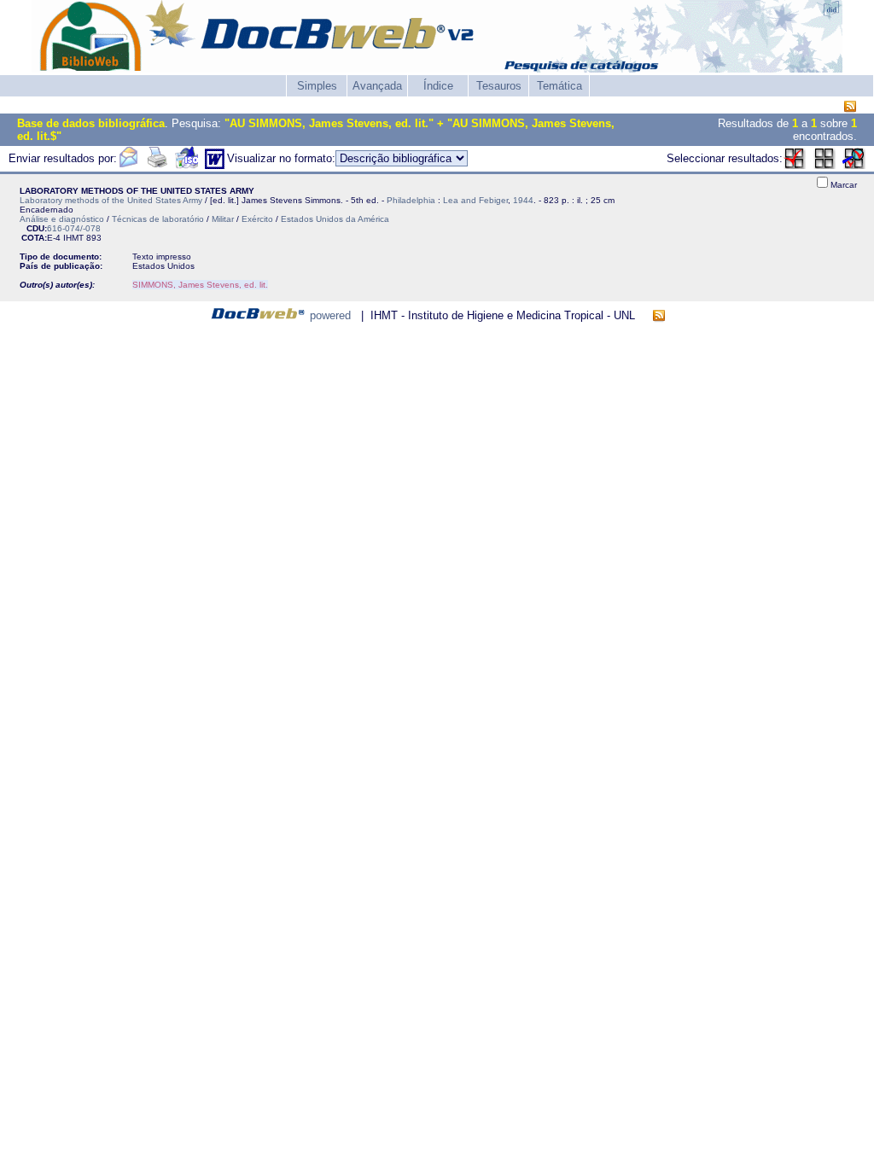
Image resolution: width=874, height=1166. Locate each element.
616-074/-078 (74, 228)
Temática (559, 85)
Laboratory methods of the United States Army (111, 200)
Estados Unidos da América (335, 219)
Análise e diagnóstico (62, 219)
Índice (438, 85)
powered (330, 315)
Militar (223, 219)
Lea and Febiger (475, 200)
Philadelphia (411, 200)
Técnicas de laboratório (158, 219)
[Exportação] (186, 165)
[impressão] (157, 165)
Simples (317, 85)
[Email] (128, 165)
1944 (523, 200)
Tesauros (498, 85)
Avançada (377, 85)
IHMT (73, 237)
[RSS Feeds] (850, 107)
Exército (257, 219)
